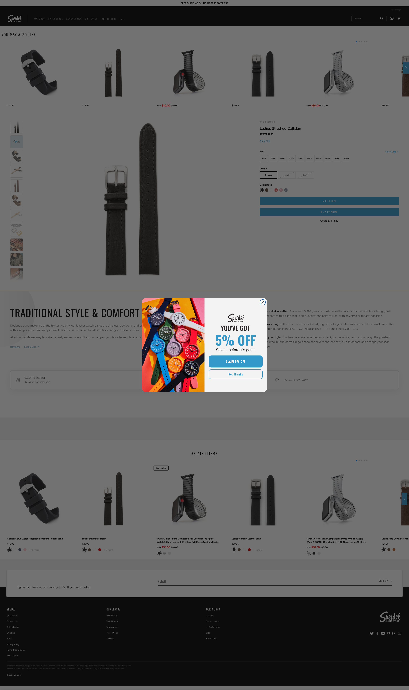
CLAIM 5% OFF (235, 361)
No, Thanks (235, 374)
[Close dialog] (263, 302)
